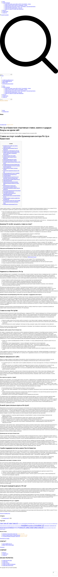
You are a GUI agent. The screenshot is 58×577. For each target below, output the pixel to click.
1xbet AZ (15, 523)
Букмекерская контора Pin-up (9, 174)
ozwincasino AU (53, 525)
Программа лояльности (8, 191)
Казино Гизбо (53, 527)
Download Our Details (4, 538)
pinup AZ (6, 527)
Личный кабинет (7, 175)
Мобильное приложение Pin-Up (10, 204)
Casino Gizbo (20, 523)
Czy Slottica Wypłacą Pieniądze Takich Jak (11, 536)
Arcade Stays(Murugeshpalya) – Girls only (13, 7)
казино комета (2, 529)
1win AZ (5, 523)
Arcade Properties (6, 2)
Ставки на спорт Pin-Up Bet (9, 155)
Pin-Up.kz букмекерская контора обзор (12, 190)
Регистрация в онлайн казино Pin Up (11, 179)
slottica (11, 527)
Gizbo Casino (44, 523)
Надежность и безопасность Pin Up (11, 150)
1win (1, 523)
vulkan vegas (29, 527)
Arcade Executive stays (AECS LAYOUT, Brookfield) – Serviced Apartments (20, 6)
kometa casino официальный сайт (15, 525)
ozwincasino (46, 525)
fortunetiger (24, 523)
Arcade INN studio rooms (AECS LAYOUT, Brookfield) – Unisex (18, 4)
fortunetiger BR (30, 523)
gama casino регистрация (38, 523)
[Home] (1, 75)
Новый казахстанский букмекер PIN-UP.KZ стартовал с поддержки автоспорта (11, 153)
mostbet (24, 525)
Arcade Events (5, 11)
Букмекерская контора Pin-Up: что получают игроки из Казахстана (11, 177)
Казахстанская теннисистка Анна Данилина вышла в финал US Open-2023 (11, 183)
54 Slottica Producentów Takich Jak (9, 533)
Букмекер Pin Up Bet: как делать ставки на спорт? (10, 146)
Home (3, 1)
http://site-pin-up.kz (32, 257)
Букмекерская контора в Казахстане (11, 164)
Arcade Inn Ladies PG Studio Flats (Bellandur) (14, 9)
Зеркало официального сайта (9, 159)
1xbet (10, 523)
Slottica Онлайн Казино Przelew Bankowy (11, 535)
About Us (4, 10)
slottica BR (16, 527)
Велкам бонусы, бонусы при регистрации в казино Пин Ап (10, 186)
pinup (1, 527)
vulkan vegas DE (39, 527)
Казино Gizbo (46, 527)
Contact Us (4, 12)
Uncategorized (5, 111)
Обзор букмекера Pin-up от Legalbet (11, 173)
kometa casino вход (49, 523)
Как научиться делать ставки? (10, 160)
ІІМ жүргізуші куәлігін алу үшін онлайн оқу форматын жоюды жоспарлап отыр (11, 202)
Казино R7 (49, 527)
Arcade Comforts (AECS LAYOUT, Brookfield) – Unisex (16, 5)
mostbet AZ (31, 525)
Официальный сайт (7, 180)
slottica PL (22, 527)
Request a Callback (4, 100)
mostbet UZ (39, 525)
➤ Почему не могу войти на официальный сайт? (9, 193)
